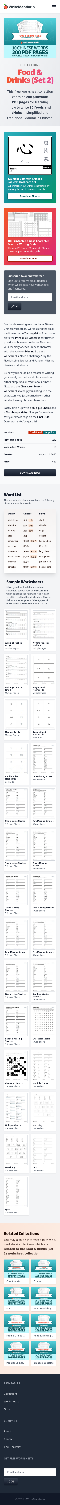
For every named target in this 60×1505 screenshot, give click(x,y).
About (7, 1431)
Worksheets (11, 1401)
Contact (9, 1439)
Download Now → (30, 196)
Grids (7, 1409)
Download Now (30, 472)
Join (15, 306)
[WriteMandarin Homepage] (19, 6)
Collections (30, 65)
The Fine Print (12, 1447)
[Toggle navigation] (54, 6)
